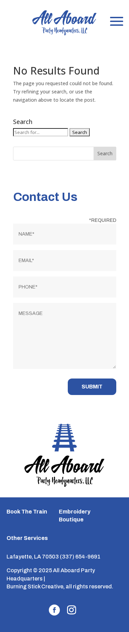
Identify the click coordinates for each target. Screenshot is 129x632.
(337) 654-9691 (80, 557)
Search (104, 153)
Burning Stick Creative (35, 586)
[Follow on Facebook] (54, 610)
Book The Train (27, 512)
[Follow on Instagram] (71, 610)
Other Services (27, 538)
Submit (92, 387)
